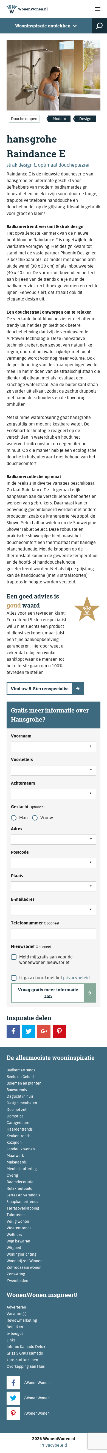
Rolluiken (15, 1327)
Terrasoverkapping (23, 1208)
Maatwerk (15, 1155)
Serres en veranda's (23, 1195)
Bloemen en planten (24, 1083)
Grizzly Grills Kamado (25, 1353)
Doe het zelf (17, 1109)
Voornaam (21, 736)
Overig (12, 1175)
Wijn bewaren (18, 1241)
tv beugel (15, 1333)
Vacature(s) (16, 1314)
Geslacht (28, 806)
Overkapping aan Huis (26, 1366)
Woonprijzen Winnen (25, 1261)
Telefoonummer (35, 923)
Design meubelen (22, 1103)
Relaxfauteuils (19, 1188)
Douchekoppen (24, 119)
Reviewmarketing (22, 1320)
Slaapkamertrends (22, 1201)
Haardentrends (20, 1129)
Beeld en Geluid (20, 1076)
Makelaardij (17, 1162)
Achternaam (23, 783)
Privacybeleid (53, 1445)
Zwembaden (17, 1280)
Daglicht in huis (20, 1096)
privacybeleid (76, 977)
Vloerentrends (19, 1228)
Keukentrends (18, 1136)
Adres (16, 828)
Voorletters (22, 759)
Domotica (15, 1116)
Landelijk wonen (21, 1149)
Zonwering (16, 1274)
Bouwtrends (17, 1090)
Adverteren (16, 1307)
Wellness (14, 1234)
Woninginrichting (21, 1254)
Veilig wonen (18, 1221)
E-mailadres (23, 899)
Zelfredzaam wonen (24, 1267)
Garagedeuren (19, 1122)
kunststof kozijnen (22, 1360)
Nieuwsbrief (31, 946)
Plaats (17, 875)
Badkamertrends (21, 1070)
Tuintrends (16, 1215)
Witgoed (14, 1247)
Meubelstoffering (22, 1169)
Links (11, 1340)
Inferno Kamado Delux (26, 1346)
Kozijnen (14, 1142)
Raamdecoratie (20, 1182)
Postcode (20, 852)
